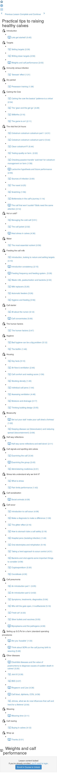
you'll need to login (40, 763)
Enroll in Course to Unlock (28, 767)
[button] (1, 2)
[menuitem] (1, 6)
